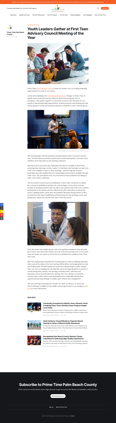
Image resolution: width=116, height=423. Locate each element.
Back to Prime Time (100, 15)
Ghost (72, 416)
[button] (1, 204)
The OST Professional (38, 15)
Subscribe (105, 8)
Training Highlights (75, 15)
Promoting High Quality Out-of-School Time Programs (22, 8)
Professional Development (56, 96)
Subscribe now (59, 396)
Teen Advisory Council (45, 88)
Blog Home (13, 15)
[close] (114, 2)
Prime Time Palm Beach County (15, 33)
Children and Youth (24, 15)
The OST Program (52, 15)
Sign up (51, 407)
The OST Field (64, 15)
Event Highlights (87, 15)
